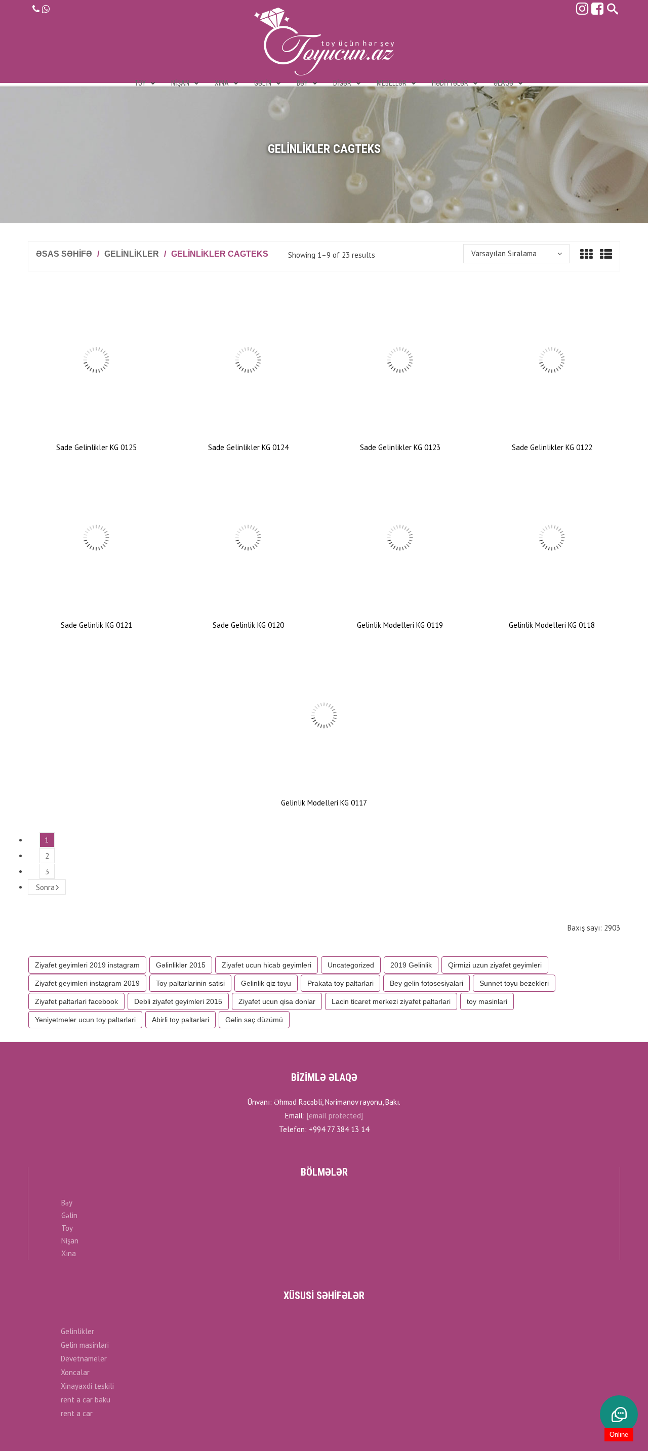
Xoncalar (75, 1372)
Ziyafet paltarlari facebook (76, 1001)
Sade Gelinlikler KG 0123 (400, 447)
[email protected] (335, 1115)
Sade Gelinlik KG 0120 (248, 625)
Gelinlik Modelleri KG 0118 (552, 625)
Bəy (66, 1202)
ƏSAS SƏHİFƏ (64, 254)
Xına (68, 1253)
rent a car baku (85, 1399)
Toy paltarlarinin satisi (190, 983)
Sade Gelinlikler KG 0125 (96, 447)
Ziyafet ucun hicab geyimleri (266, 965)
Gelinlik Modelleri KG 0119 (400, 625)
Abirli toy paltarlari (180, 1020)
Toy (67, 1228)
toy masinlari (487, 1001)
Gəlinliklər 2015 (181, 965)
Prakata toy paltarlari (340, 983)
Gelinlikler (131, 254)
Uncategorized (351, 965)
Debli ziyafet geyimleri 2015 (178, 1001)
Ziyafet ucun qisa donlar (276, 1001)
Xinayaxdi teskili (87, 1386)
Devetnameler (84, 1358)
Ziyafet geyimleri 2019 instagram (87, 965)
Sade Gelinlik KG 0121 (96, 625)
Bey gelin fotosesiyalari (426, 983)
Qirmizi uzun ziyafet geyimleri (495, 965)
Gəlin (69, 1215)
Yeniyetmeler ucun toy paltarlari (85, 1020)
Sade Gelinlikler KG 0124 (248, 447)
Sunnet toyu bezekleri (514, 983)
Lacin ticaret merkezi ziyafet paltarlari (391, 1001)
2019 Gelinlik (411, 965)
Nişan (69, 1240)
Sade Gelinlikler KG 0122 (552, 447)
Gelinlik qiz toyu (266, 983)
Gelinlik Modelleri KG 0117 (324, 803)
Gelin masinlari (85, 1345)
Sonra (45, 887)
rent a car (77, 1413)
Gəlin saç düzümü (254, 1020)
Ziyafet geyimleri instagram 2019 (87, 983)
